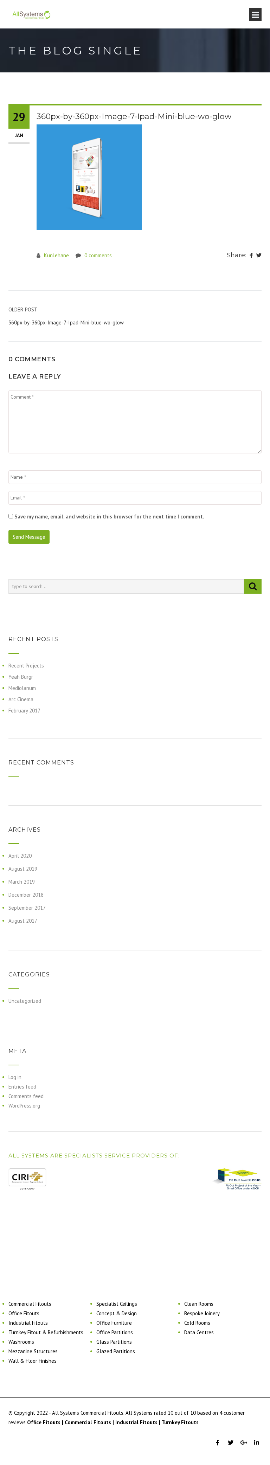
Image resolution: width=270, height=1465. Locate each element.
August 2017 (22, 920)
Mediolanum (22, 688)
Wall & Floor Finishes (32, 1360)
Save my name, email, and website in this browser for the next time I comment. (109, 516)
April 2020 (20, 855)
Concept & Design (116, 1313)
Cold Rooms (197, 1322)
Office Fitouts (23, 1313)
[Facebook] (251, 255)
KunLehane (56, 255)
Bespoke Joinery (202, 1313)
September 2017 (27, 907)
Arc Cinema (20, 699)
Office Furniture (114, 1322)
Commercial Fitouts (29, 1304)
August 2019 (22, 868)
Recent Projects (26, 665)
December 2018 (26, 894)
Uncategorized (24, 1001)
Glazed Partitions (115, 1351)
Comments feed (26, 1096)
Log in (14, 1077)
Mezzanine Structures (33, 1351)
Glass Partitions (114, 1341)
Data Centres (199, 1332)
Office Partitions (114, 1332)
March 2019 (21, 881)
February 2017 (24, 710)
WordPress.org (24, 1105)
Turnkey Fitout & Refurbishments (45, 1332)
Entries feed (22, 1086)
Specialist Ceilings (116, 1304)
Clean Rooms (198, 1304)
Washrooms (21, 1341)
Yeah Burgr (20, 676)
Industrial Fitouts (28, 1322)
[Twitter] (259, 255)
